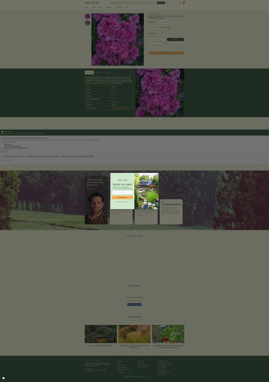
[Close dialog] (157, 174)
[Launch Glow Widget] (3, 378)
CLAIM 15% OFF (122, 197)
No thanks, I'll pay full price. (122, 201)
